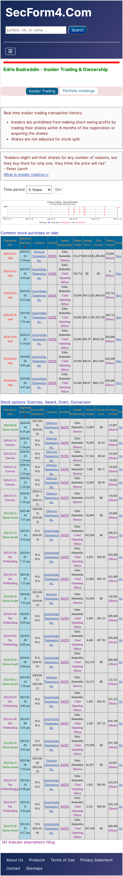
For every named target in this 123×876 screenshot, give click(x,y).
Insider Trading (42, 91)
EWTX (52, 256)
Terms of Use (63, 860)
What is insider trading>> (26, 174)
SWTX (52, 273)
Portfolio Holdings (79, 90)
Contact (13, 868)
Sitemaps (34, 868)
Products (37, 860)
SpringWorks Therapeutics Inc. (39, 273)
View (118, 256)
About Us (14, 860)
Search (78, 30)
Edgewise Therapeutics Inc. (39, 256)
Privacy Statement (96, 860)
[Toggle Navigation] (10, 51)
